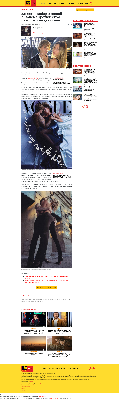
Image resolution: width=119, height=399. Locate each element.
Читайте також (61, 80)
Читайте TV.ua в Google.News (46, 287)
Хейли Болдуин (31, 301)
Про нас (23, 388)
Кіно (49, 368)
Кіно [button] (50, 3)
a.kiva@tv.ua (40, 383)
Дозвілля (64, 368)
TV (53, 368)
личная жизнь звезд (28, 299)
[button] (91, 4)
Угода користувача (25, 386)
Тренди (57, 368)
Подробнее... (42, 396)
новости (40, 301)
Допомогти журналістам (85, 10)
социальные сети (54, 299)
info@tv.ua (31, 381)
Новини (31, 9)
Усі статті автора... (39, 33)
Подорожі (33, 351)
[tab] (83, 106)
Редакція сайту (24, 390)
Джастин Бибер (33, 78)
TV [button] (55, 3)
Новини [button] (42, 3)
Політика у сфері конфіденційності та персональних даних (34, 384)
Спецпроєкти (73, 368)
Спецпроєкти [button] (82, 3)
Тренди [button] (61, 3)
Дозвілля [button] (70, 3)
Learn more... (54, 398)
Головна (24, 9)
